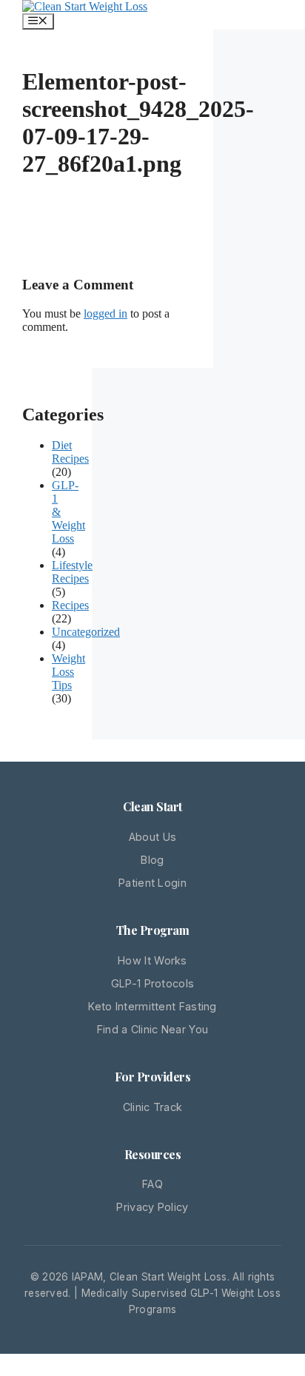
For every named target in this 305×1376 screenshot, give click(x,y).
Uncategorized (86, 631)
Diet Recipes (70, 452)
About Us (152, 836)
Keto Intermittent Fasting (152, 1006)
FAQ (152, 1184)
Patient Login (152, 882)
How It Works (152, 960)
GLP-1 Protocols (153, 983)
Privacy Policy (152, 1207)
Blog (152, 859)
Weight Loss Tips (68, 671)
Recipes (70, 605)
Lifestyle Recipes (72, 572)
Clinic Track (153, 1107)
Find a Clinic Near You (153, 1029)
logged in (105, 313)
